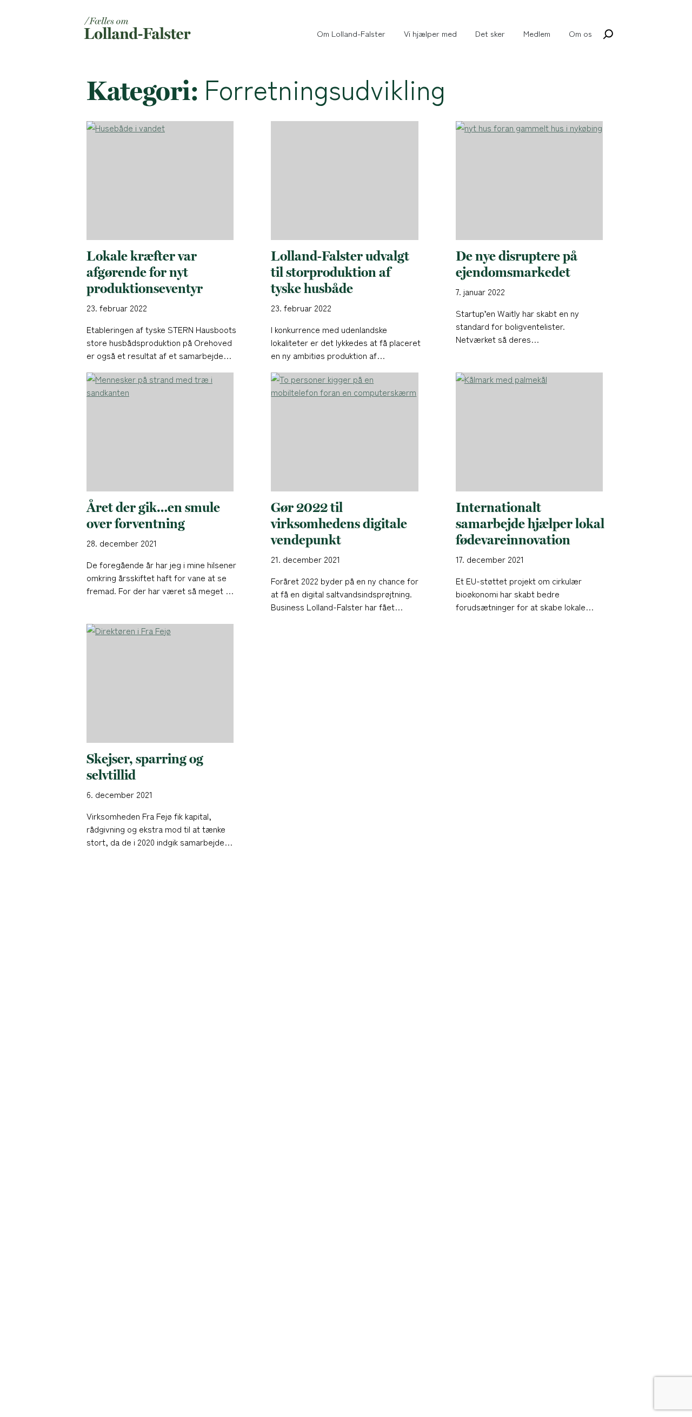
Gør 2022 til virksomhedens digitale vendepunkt (339, 524)
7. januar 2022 (480, 291)
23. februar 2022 (116, 307)
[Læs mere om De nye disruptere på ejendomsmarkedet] (530, 184)
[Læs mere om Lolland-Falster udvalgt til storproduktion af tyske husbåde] (345, 184)
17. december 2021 (490, 559)
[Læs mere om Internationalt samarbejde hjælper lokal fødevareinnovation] (530, 436)
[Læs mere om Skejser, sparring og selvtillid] (161, 687)
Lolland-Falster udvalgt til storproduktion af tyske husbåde (340, 272)
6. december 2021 (119, 794)
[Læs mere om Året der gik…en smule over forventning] (161, 436)
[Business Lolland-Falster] (138, 28)
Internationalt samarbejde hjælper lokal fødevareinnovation (530, 524)
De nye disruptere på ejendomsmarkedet (516, 264)
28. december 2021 (121, 542)
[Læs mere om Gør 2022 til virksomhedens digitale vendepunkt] (345, 436)
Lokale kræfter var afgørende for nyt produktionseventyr (144, 272)
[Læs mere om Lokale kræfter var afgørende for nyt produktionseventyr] (161, 184)
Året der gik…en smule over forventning (153, 516)
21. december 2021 (305, 559)
